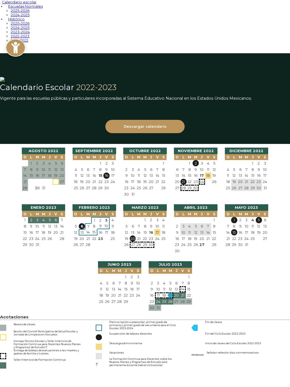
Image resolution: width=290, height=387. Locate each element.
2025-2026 (20, 10)
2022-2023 (20, 36)
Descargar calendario (145, 126)
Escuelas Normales (25, 6)
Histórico (16, 19)
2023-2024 (20, 32)
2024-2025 (20, 27)
